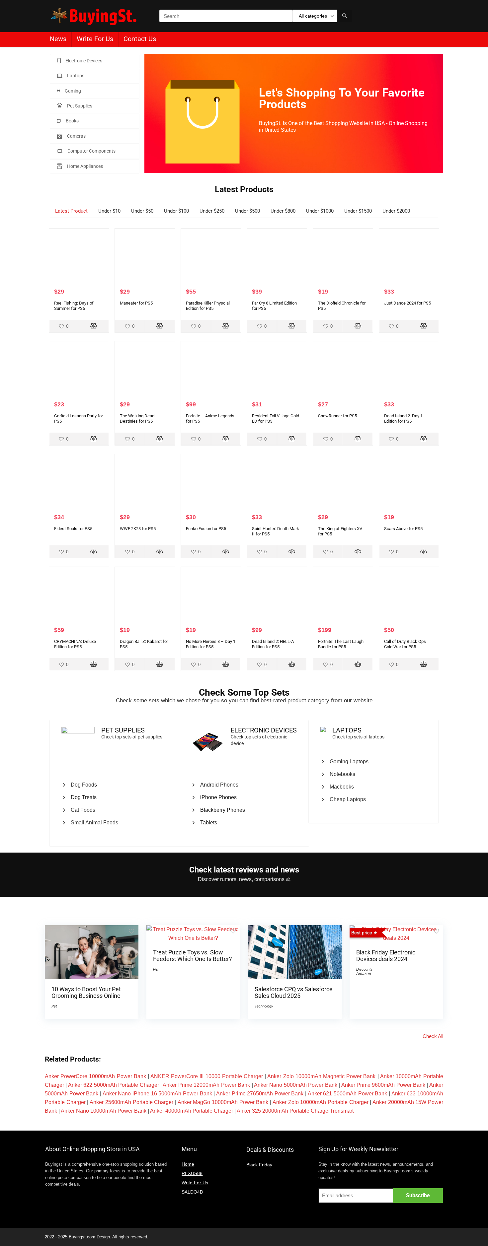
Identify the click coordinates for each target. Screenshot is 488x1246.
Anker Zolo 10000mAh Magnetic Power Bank (321, 1076)
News (58, 39)
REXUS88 (192, 1173)
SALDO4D (192, 1192)
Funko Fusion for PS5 (206, 528)
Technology (264, 1006)
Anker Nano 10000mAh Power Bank (103, 1111)
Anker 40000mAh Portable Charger (191, 1111)
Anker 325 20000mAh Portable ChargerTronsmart (295, 1111)
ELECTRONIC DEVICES (264, 730)
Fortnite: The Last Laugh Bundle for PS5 (341, 644)
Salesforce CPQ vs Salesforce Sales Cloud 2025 (294, 992)
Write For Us (95, 39)
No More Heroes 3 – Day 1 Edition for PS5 (210, 644)
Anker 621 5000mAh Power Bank (347, 1093)
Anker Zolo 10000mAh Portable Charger (320, 1102)
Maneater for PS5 (136, 303)
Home (188, 1164)
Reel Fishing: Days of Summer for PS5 (74, 306)
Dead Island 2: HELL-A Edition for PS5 (273, 644)
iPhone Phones (218, 797)
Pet (54, 1006)
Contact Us (139, 39)
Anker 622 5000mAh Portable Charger (113, 1085)
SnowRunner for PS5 (337, 415)
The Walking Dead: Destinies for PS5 (137, 418)
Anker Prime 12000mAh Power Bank (206, 1085)
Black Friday (259, 1164)
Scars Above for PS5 (403, 528)
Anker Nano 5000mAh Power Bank (295, 1085)
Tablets (208, 822)
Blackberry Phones (222, 810)
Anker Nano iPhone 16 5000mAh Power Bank (157, 1093)
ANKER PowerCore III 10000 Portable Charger (206, 1076)
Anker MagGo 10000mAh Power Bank (223, 1102)
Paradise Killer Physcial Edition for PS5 (208, 306)
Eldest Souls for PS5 (73, 528)
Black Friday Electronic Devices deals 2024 (385, 955)
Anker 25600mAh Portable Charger (131, 1102)
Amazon (363, 973)
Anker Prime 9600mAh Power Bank (383, 1085)
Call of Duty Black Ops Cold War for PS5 (405, 644)
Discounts (364, 969)
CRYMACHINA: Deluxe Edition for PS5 (75, 644)
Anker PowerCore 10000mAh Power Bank (95, 1076)
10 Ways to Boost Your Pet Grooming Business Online (86, 992)
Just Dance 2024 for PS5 (407, 303)
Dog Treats (84, 797)
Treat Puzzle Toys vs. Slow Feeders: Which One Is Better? (192, 955)
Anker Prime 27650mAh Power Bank (260, 1093)
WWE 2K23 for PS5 (138, 528)
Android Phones (219, 785)
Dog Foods (84, 785)
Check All (433, 1036)
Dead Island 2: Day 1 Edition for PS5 (403, 418)
